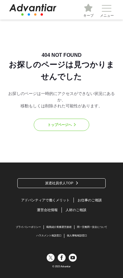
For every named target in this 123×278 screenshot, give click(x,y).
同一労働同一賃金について (92, 227)
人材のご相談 (76, 210)
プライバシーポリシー (28, 227)
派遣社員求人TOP (59, 183)
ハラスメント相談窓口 (49, 235)
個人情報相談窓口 (77, 235)
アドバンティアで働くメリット (45, 200)
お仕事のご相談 (90, 200)
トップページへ (60, 125)
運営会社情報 (47, 210)
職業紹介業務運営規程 (59, 227)
